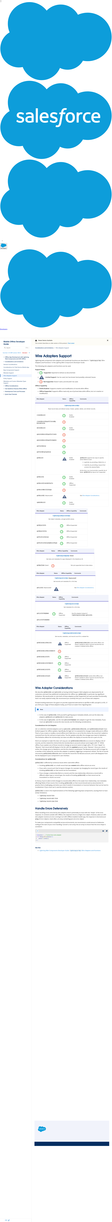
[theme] (103, 830)
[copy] (106, 830)
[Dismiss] (107, 340)
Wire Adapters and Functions (70, 850)
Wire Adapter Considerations (90, 495)
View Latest (71, 343)
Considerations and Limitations (44, 348)
